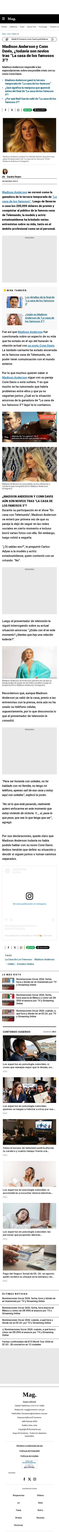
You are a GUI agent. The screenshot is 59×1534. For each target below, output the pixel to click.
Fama (18, 1510)
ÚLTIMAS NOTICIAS (15, 1294)
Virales (18, 1517)
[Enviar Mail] (4, 177)
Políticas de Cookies (29, 1456)
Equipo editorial (29, 1402)
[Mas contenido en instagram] (34, 1479)
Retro (40, 1510)
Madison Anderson (44, 959)
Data (40, 1503)
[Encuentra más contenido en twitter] (12, 110)
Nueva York (31, 27)
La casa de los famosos (18, 959)
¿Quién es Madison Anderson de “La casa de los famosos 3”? (39, 318)
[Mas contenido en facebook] (24, 1479)
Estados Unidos (25, 964)
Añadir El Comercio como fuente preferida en (29, 39)
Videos (40, 1495)
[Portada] (29, 1399)
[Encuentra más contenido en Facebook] (5, 110)
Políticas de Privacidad (29, 1451)
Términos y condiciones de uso (29, 1446)
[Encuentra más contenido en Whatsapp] (18, 110)
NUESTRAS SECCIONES (29, 1488)
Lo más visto (11, 975)
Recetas (40, 1517)
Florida (4, 27)
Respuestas (18, 1495)
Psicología (43, 27)
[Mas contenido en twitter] (29, 1479)
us (18, 1503)
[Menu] (5, 19)
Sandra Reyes (14, 176)
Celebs (11, 964)
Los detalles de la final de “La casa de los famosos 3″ (39, 301)
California (13, 27)
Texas (22, 27)
